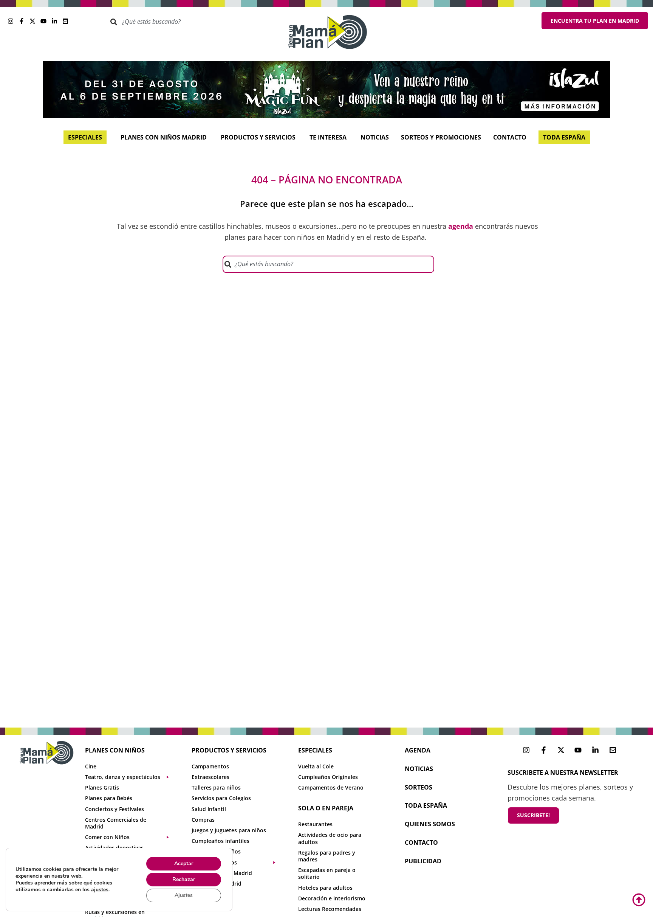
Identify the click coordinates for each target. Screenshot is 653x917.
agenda (417, 750)
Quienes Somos (430, 824)
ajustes (99, 889)
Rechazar (183, 879)
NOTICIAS (419, 769)
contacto (421, 842)
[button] (130, 777)
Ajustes (184, 895)
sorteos (418, 787)
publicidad (423, 861)
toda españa (426, 805)
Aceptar (183, 863)
